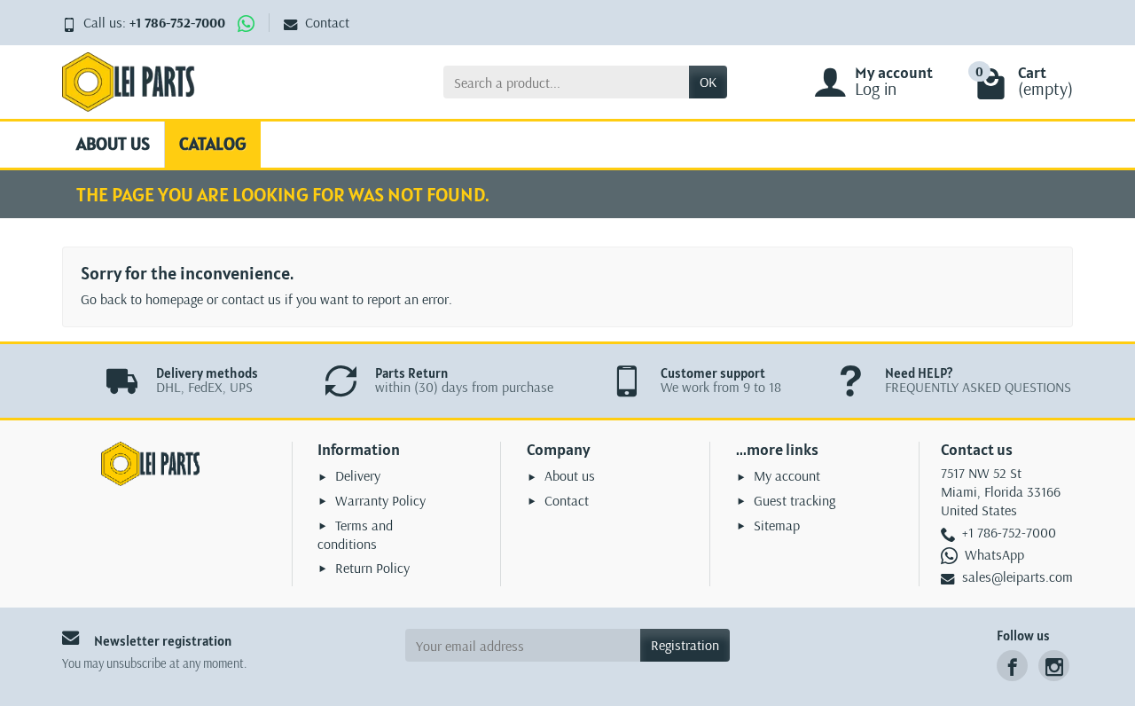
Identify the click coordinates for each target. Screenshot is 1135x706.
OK (708, 81)
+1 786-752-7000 (177, 22)
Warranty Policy (380, 500)
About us (113, 143)
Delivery (357, 475)
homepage (174, 299)
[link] (1012, 665)
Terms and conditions (355, 534)
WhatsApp (994, 554)
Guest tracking (794, 500)
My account (787, 475)
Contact (327, 22)
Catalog (213, 143)
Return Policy (372, 568)
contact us (251, 299)
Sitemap (777, 525)
